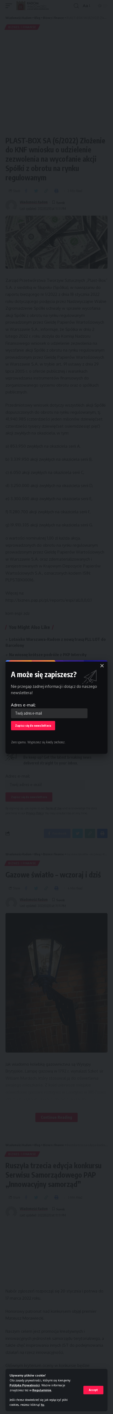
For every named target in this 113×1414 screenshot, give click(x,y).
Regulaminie (41, 1390)
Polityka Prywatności (25, 1385)
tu (42, 1404)
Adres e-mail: (23, 705)
